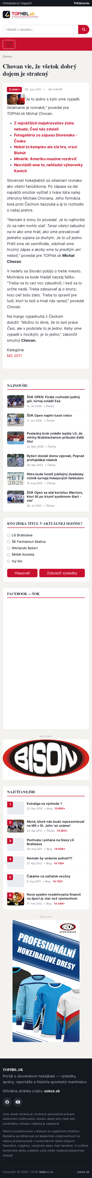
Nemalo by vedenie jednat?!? (49, 858)
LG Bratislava (22, 535)
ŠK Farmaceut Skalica (29, 542)
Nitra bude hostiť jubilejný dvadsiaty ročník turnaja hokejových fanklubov (55, 476)
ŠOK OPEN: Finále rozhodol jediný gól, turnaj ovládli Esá (53, 399)
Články (14, 89)
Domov (7, 56)
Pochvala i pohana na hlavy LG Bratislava (50, 842)
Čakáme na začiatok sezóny (48, 876)
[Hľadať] (83, 29)
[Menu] (9, 44)
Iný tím (17, 561)
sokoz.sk (52, 1091)
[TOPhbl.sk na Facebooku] (7, 1102)
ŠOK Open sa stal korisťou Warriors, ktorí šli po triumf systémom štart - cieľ (55, 496)
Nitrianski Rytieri (25, 548)
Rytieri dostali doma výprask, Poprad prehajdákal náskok (55, 458)
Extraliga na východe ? (44, 803)
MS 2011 (14, 355)
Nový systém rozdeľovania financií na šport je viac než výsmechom (54, 896)
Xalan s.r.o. (46, 1172)
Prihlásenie (81, 3)
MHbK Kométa (23, 555)
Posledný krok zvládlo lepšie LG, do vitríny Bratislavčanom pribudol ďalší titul (55, 437)
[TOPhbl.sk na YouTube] (17, 1102)
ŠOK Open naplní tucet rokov (49, 415)
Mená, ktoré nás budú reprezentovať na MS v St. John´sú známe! (55, 823)
